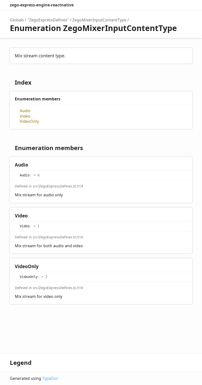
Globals (17, 20)
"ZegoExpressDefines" (48, 20)
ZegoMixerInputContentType (99, 20)
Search (166, 5)
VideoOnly (29, 121)
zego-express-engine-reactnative (42, 5)
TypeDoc (50, 378)
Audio (25, 110)
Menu (187, 5)
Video (25, 116)
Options (176, 5)
